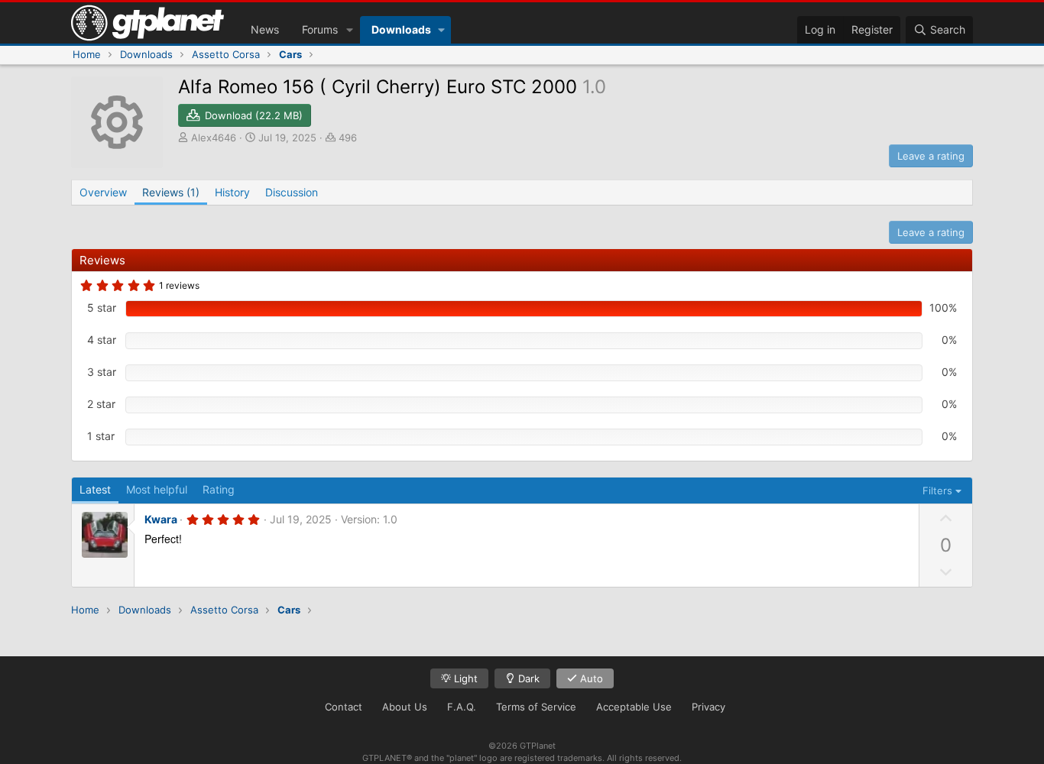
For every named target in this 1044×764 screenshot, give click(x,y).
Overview (103, 192)
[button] (349, 30)
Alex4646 (213, 137)
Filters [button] (937, 490)
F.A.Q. (461, 707)
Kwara (160, 519)
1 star (101, 435)
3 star (101, 371)
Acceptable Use (634, 707)
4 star (101, 339)
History (232, 192)
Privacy (708, 707)
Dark (527, 678)
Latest (95, 489)
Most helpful (156, 489)
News (265, 29)
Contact (343, 707)
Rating (219, 489)
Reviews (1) (170, 192)
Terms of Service (536, 707)
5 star (101, 307)
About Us (404, 707)
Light (464, 678)
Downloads (401, 29)
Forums (320, 29)
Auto (590, 678)
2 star (101, 403)
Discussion (291, 192)
